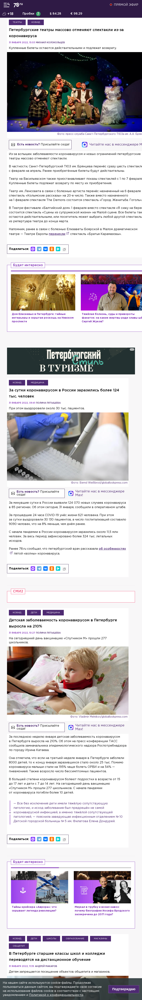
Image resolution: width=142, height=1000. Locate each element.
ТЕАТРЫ (17, 22)
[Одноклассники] (52, 249)
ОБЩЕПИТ (19, 946)
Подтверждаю (123, 989)
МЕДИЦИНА (37, 383)
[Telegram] (39, 249)
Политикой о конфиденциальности (56, 995)
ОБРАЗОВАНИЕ (75, 939)
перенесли (57, 234)
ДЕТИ (34, 613)
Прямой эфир (126, 5)
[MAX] (33, 249)
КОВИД (35, 22)
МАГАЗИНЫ (100, 939)
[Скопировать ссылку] (64, 249)
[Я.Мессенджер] (58, 249)
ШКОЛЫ (51, 939)
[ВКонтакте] (45, 249)
